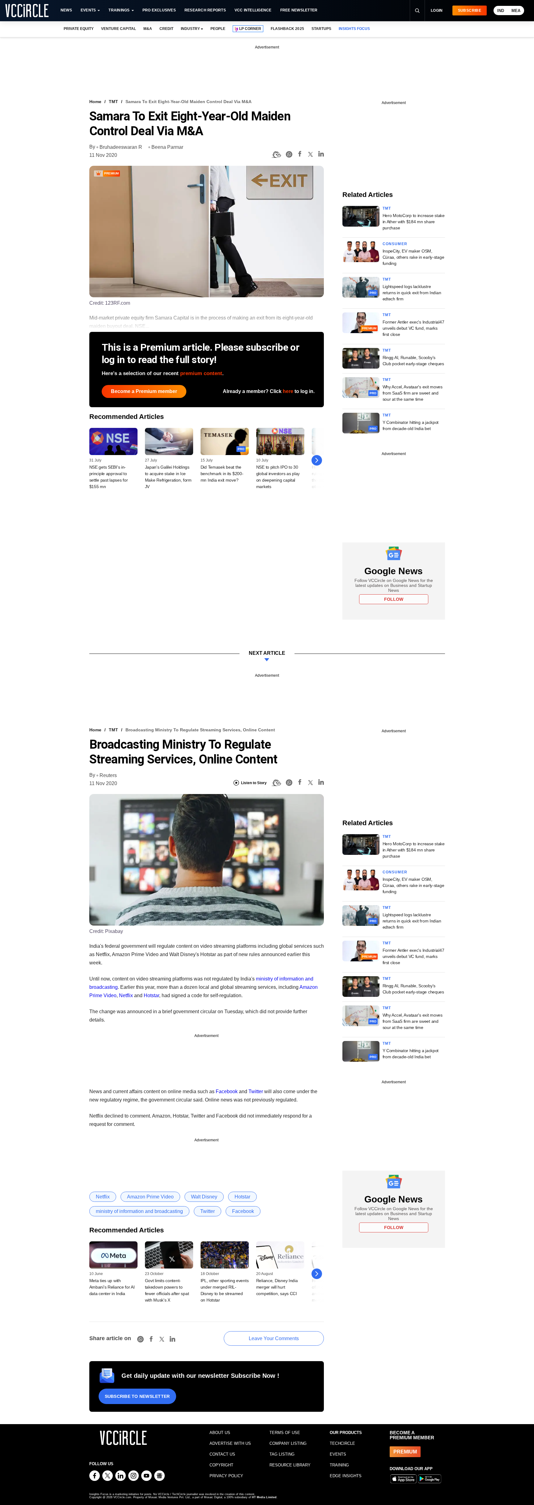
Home (95, 101)
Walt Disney (204, 1196)
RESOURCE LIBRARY (290, 1465)
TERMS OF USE (284, 1432)
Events (88, 10)
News (66, 10)
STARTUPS (321, 29)
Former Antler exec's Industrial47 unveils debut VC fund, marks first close (413, 328)
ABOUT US (220, 1432)
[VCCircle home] (27, 10)
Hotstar (151, 995)
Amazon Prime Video (150, 1196)
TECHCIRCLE (342, 1443)
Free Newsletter (299, 10)
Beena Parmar (167, 147)
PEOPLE (217, 29)
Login (437, 10)
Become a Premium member (144, 391)
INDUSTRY (190, 29)
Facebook (227, 1091)
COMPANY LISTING (288, 1443)
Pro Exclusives (159, 10)
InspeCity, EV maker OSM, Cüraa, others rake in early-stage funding (413, 257)
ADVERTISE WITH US (230, 1443)
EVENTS (338, 1454)
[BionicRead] (276, 155)
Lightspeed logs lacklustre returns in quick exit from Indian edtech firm (412, 292)
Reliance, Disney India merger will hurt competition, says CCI (277, 1287)
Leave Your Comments (274, 1338)
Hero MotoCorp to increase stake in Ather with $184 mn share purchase (414, 221)
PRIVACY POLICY (226, 1476)
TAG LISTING (282, 1454)
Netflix (126, 995)
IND (500, 10)
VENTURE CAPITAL (118, 29)
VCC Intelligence (253, 10)
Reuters (108, 775)
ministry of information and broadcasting (139, 1211)
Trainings (118, 10)
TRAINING (339, 1465)
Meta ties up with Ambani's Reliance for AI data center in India (112, 1287)
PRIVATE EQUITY (79, 29)
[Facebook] (300, 154)
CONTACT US (222, 1454)
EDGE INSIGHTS (346, 1476)
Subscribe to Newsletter (137, 1396)
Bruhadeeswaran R (121, 147)
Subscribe (469, 10)
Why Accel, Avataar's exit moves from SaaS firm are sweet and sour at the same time (413, 393)
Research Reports (205, 10)
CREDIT (166, 29)
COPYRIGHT (221, 1465)
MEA (515, 10)
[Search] (417, 10)
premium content (201, 373)
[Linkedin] (321, 154)
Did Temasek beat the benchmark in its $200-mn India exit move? (222, 474)
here (288, 391)
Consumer (395, 244)
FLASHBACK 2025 (287, 29)
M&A (147, 29)
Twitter (255, 1091)
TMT (113, 101)
